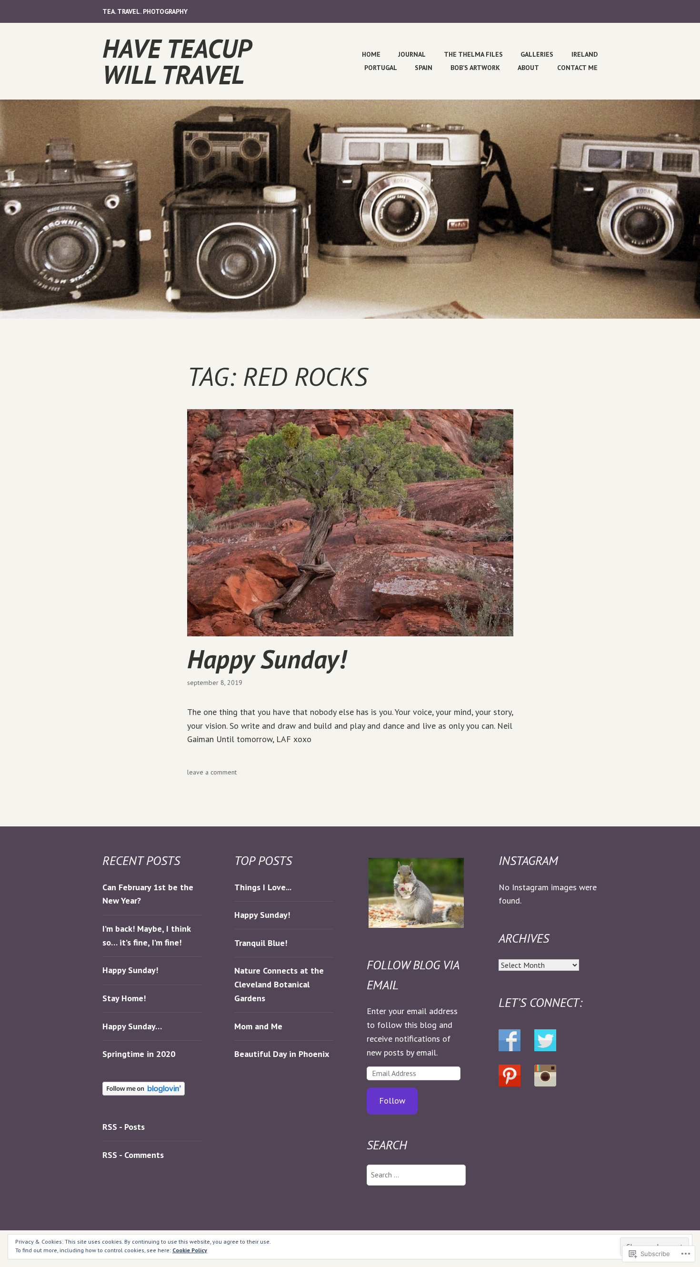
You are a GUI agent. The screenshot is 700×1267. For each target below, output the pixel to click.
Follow (392, 1100)
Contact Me (577, 67)
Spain (423, 67)
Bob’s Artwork (475, 67)
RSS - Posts (123, 1126)
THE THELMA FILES (473, 54)
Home (371, 54)
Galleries (536, 54)
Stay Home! (124, 998)
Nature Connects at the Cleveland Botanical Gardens (279, 984)
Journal (412, 54)
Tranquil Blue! (260, 942)
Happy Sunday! (266, 658)
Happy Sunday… (132, 1026)
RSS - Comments (133, 1154)
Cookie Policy (189, 1250)
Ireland (584, 54)
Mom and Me (258, 1026)
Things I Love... (262, 887)
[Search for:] (416, 1174)
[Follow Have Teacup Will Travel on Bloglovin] (143, 1092)
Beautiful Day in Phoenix (281, 1053)
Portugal (380, 67)
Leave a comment (212, 772)
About (528, 67)
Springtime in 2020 (138, 1053)
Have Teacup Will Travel (176, 61)
